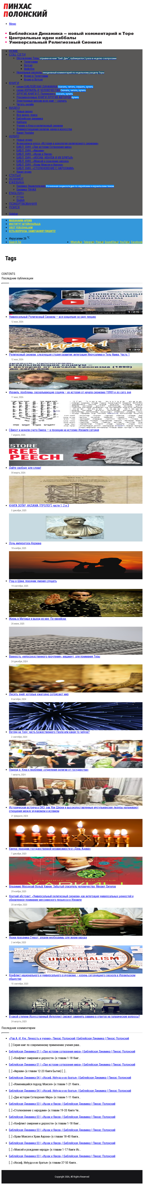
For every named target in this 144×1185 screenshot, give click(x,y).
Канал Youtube (25, 133)
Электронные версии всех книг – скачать (41, 101)
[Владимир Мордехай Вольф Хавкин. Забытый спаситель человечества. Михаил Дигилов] (75, 871)
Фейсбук (29, 69)
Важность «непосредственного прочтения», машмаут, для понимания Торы (54, 656)
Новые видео (24, 111)
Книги (14, 83)
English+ (16, 193)
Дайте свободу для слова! (25, 468)
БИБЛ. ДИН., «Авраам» (30, 150)
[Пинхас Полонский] (70, 44)
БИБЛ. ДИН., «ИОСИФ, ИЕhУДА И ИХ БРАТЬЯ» (44, 157)
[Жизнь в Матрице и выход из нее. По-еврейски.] (75, 603)
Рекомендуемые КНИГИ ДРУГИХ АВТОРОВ (47, 97)
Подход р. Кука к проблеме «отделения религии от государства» (48, 770)
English (20, 200)
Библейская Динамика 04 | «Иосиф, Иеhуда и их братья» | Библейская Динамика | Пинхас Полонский (70, 1077)
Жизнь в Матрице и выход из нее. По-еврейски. (37, 619)
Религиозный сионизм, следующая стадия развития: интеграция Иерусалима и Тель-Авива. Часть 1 (69, 354)
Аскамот (16, 178)
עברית (20, 196)
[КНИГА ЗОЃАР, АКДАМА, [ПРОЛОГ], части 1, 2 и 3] (75, 490)
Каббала (21, 122)
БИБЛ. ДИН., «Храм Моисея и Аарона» (39, 164)
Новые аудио (24, 140)
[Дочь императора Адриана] (75, 527)
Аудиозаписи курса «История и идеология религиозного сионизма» (57, 143)
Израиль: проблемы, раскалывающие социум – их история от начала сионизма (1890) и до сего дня (70, 392)
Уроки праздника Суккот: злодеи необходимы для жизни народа (48, 937)
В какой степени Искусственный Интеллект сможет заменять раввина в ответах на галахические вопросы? (74, 1016)
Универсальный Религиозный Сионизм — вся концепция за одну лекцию (52, 317)
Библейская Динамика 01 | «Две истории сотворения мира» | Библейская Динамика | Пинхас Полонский (72, 1051)
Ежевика (16, 182)
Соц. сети (17, 54)
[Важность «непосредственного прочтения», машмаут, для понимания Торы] (75, 641)
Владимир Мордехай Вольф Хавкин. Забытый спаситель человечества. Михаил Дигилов (62, 886)
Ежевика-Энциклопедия (65, 186)
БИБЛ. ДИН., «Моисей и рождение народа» (42, 161)
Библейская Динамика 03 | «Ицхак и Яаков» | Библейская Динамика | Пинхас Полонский (62, 1104)
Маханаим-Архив (20, 220)
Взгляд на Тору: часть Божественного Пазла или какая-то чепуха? (49, 732)
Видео (14, 107)
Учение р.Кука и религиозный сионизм (39, 125)
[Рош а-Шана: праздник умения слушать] (75, 565)
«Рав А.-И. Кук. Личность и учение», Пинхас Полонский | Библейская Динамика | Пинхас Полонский (69, 1038)
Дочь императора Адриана (25, 543)
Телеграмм (31, 62)
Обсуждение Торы (66, 58)
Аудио (14, 136)
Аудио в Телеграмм (36, 76)
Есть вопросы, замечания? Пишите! (32, 231)
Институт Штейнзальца (24, 224)
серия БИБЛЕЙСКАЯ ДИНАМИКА (54, 86)
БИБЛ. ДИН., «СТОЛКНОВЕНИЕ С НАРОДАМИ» (45, 168)
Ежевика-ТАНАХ (26, 189)
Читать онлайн (25, 104)
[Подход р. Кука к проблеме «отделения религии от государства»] (75, 754)
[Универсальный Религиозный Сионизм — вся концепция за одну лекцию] (75, 301)
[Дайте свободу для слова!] (75, 452)
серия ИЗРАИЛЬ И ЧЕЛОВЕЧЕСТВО (51, 90)
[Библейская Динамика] (26, 17)
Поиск (14, 207)
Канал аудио (24, 172)
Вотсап (28, 65)
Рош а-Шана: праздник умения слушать (33, 581)
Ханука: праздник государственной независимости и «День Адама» (50, 849)
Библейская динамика (29, 118)
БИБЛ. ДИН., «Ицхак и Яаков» (34, 154)
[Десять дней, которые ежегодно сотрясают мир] (75, 678)
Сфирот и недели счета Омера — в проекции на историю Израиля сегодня (54, 430)
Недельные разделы (60, 72)
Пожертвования (23, 203)
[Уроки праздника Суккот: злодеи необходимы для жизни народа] (75, 922)
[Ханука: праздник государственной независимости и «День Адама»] (75, 833)
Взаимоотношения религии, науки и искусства (44, 129)
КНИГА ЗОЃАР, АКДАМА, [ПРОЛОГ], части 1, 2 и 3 (39, 505)
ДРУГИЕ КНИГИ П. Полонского (44, 93)
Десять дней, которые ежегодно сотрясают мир (39, 694)
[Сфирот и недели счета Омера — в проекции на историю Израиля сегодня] (75, 414)
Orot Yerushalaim (21, 227)
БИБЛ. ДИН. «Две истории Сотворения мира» (44, 147)
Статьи (15, 175)
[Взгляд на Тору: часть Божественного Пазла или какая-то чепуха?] (75, 716)
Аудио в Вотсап (33, 79)
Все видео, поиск (27, 115)
